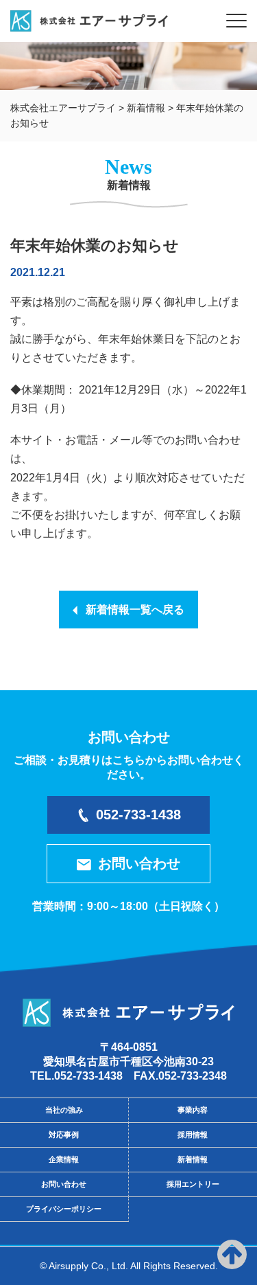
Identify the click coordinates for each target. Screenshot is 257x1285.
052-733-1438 (138, 814)
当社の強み (64, 1110)
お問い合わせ (139, 863)
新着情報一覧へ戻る (130, 609)
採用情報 (193, 1134)
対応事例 (64, 1134)
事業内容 (193, 1110)
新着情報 (193, 1159)
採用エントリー (193, 1184)
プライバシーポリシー (63, 1209)
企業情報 (64, 1159)
